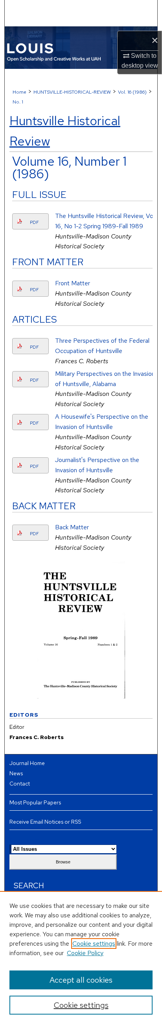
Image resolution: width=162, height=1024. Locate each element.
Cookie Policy (85, 953)
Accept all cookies (81, 980)
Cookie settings (93, 943)
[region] (81, 957)
